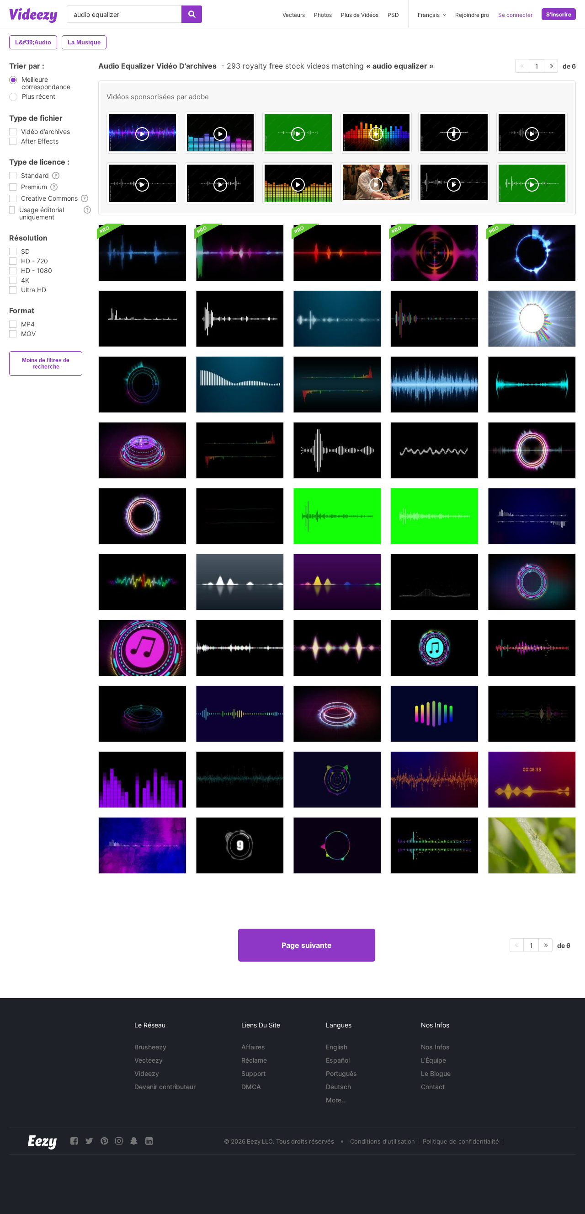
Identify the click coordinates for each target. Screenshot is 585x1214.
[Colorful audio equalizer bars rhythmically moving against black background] (376, 133)
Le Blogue (436, 1073)
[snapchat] (134, 1141)
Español (338, 1060)
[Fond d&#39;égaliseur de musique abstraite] (142, 779)
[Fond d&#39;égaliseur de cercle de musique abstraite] (532, 253)
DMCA (251, 1087)
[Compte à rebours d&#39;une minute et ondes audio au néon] (532, 779)
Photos (323, 14)
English (336, 1047)
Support (253, 1073)
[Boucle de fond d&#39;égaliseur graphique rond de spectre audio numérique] (434, 253)
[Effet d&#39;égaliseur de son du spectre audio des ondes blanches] (240, 582)
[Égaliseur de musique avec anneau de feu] (337, 713)
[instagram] (118, 1141)
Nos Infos (435, 1047)
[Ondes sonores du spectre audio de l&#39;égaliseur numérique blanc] (434, 516)
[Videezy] (33, 15)
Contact (433, 1087)
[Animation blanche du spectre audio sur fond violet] (142, 845)
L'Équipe (433, 1060)
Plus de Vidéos (359, 14)
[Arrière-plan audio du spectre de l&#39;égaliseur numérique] (434, 318)
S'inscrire (558, 14)
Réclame (254, 1060)
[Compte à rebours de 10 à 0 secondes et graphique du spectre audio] (240, 845)
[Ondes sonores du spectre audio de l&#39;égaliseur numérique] (337, 516)
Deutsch (338, 1087)
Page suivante (307, 945)
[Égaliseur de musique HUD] (142, 713)
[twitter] (89, 1141)
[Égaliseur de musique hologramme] (532, 582)
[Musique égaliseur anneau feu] (142, 516)
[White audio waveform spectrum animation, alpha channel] (142, 183)
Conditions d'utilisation (382, 1141)
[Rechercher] (191, 14)
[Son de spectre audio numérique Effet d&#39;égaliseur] (142, 318)
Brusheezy (150, 1047)
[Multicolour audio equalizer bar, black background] (298, 183)
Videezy (146, 1073)
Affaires (253, 1047)
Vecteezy (148, 1060)
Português (341, 1073)
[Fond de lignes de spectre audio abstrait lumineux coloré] (337, 779)
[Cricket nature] (532, 845)
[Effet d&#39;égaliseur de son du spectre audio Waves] (337, 582)
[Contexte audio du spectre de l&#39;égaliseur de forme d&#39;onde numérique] (532, 516)
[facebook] (74, 1141)
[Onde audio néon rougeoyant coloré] (142, 582)
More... (336, 1100)
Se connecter (515, 14)
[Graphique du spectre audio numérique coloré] (240, 713)
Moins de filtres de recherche (45, 363)
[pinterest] (104, 1141)
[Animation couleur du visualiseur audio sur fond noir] (434, 845)
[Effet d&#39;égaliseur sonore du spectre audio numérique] (337, 450)
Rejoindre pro (472, 14)
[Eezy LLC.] (42, 1141)
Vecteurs (293, 14)
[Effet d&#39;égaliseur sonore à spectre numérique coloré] (532, 648)
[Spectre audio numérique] (434, 384)
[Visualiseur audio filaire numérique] (434, 582)
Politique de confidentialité (461, 1141)
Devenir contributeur (165, 1087)
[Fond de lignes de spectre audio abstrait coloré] (337, 845)
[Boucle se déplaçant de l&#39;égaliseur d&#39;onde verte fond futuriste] (240, 779)
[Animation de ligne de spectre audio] (434, 713)
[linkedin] (149, 1141)
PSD (393, 14)
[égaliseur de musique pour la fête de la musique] (142, 384)
